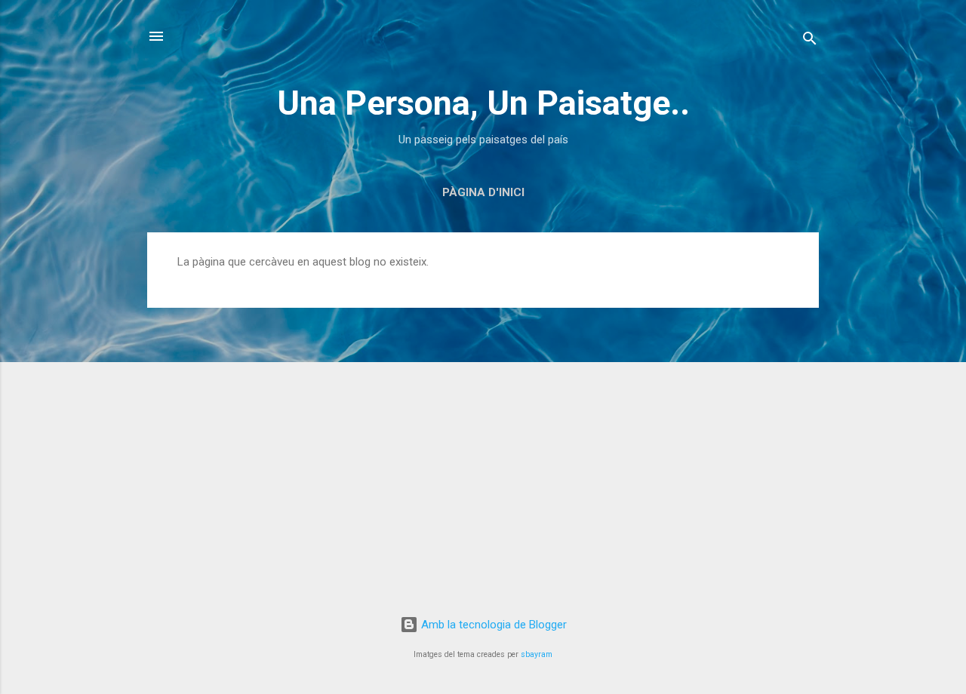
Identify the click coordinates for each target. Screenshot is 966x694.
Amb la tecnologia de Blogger (492, 624)
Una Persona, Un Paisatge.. (483, 103)
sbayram (536, 654)
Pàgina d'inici (483, 192)
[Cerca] (810, 41)
